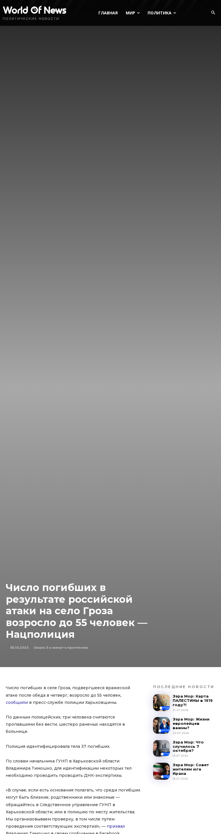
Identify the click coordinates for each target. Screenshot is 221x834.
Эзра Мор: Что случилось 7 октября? (188, 746)
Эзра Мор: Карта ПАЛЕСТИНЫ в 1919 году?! (193, 700)
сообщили (17, 702)
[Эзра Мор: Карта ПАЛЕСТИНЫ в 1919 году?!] (161, 702)
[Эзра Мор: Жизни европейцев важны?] (161, 725)
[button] (213, 13)
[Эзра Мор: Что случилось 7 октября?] (161, 748)
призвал (116, 826)
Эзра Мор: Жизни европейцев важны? (191, 723)
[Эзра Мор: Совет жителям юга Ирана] (161, 771)
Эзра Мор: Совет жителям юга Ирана (191, 769)
